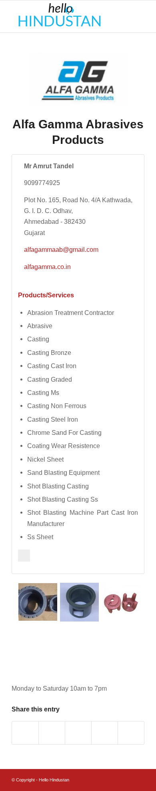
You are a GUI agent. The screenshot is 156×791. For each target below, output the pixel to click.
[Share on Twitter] (52, 732)
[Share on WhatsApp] (78, 732)
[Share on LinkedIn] (105, 732)
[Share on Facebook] (25, 732)
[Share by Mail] (131, 732)
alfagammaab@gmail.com (61, 249)
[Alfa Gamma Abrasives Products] (78, 79)
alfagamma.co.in (47, 266)
